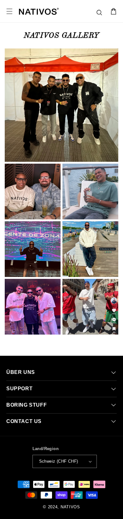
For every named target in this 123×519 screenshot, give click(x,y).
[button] (100, 13)
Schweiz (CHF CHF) (58, 461)
